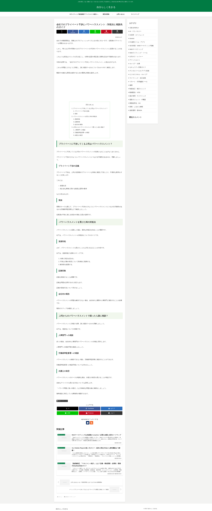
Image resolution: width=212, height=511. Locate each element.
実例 (76, 113)
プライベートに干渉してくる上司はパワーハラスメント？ (90, 108)
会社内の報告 (79, 124)
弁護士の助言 (79, 135)
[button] (117, 32)
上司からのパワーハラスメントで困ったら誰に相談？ (89, 127)
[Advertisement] (89, 88)
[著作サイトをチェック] (87, 422)
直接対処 (77, 119)
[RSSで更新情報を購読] (91, 422)
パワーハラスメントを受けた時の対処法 (85, 116)
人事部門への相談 (80, 130)
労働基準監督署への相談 (82, 132)
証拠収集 (77, 122)
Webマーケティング (62, 400)
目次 (87, 104)
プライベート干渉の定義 (82, 111)
